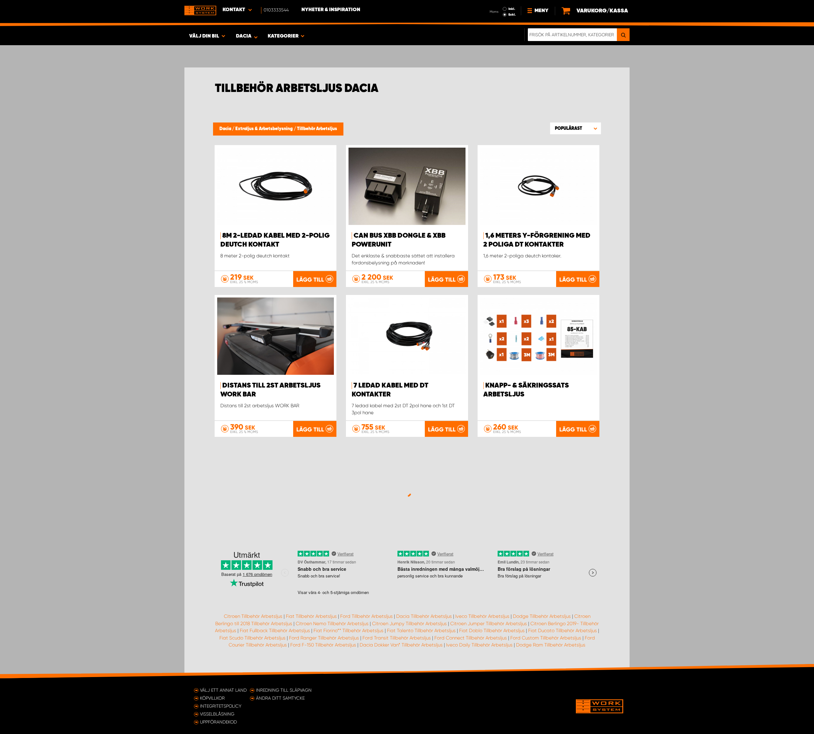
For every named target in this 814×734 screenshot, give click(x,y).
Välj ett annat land (223, 690)
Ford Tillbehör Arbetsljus (366, 616)
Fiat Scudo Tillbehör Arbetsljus (252, 638)
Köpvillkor (212, 698)
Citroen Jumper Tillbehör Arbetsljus (488, 623)
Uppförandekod (218, 721)
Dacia (225, 129)
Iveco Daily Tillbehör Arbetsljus (479, 645)
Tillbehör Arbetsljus (317, 129)
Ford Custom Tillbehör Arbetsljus (545, 638)
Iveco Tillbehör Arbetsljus (482, 616)
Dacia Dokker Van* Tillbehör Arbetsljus (401, 645)
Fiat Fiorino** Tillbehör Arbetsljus (348, 630)
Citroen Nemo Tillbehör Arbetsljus (332, 623)
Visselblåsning (217, 714)
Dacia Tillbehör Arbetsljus (424, 616)
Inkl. (511, 8)
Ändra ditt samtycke (280, 698)
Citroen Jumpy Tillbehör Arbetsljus (409, 623)
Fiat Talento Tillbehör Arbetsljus (421, 630)
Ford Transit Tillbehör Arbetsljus (396, 638)
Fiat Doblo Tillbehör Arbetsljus (492, 630)
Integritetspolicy (220, 706)
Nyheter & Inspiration (330, 9)
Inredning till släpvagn (284, 690)
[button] (575, 128)
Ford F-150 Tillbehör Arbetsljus (323, 645)
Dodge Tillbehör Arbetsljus (542, 616)
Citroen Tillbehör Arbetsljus (253, 616)
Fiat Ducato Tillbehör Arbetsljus (562, 630)
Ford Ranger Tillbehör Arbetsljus (324, 638)
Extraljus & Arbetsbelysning (264, 129)
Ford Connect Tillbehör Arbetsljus (470, 638)
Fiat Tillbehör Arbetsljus (311, 616)
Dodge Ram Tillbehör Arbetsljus (550, 645)
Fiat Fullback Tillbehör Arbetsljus (275, 630)
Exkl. (512, 14)
